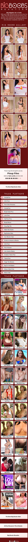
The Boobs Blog (7, 490)
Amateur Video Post (21, 419)
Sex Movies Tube (21, 347)
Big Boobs (7, 472)
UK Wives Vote (20, 508)
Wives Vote (7, 419)
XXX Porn (7, 401)
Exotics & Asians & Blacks (21, 329)
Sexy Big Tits (7, 383)
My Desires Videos (20, 490)
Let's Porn (20, 294)
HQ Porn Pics (7, 312)
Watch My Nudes (7, 329)
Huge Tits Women (7, 454)
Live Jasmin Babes (20, 365)
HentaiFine (7, 294)
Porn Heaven (7, 365)
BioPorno (7, 508)
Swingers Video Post (21, 401)
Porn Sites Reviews (20, 472)
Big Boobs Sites (21, 383)
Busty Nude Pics (21, 312)
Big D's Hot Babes (20, 436)
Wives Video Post (7, 436)
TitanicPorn (21, 454)
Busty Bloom (7, 347)
